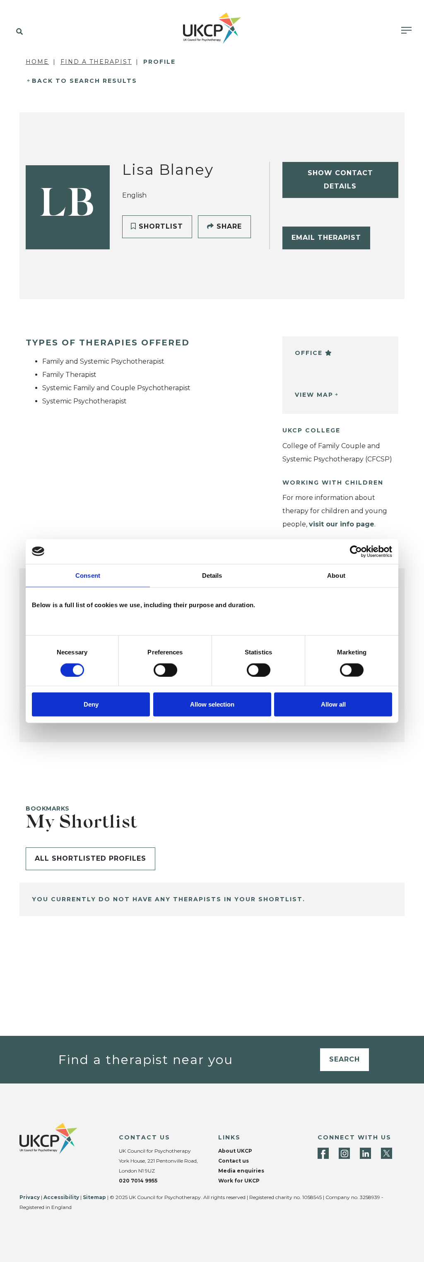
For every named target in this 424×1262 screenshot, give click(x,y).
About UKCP (235, 1151)
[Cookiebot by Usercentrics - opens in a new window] (356, 551)
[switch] (165, 669)
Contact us (233, 1161)
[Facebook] (323, 1153)
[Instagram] (344, 1153)
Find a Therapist (96, 61)
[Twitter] (386, 1153)
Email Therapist (326, 237)
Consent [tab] (87, 575)
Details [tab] (212, 575)
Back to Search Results (84, 80)
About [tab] (336, 575)
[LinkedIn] (365, 1153)
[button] (17, 32)
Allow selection (212, 704)
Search (344, 1059)
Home (37, 61)
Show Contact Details (340, 179)
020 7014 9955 (138, 1181)
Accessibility (61, 1197)
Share (228, 226)
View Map (314, 394)
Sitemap (94, 1197)
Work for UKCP (239, 1181)
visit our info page (341, 524)
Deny (91, 704)
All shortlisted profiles (90, 858)
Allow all (333, 704)
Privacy (29, 1197)
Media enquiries (241, 1171)
